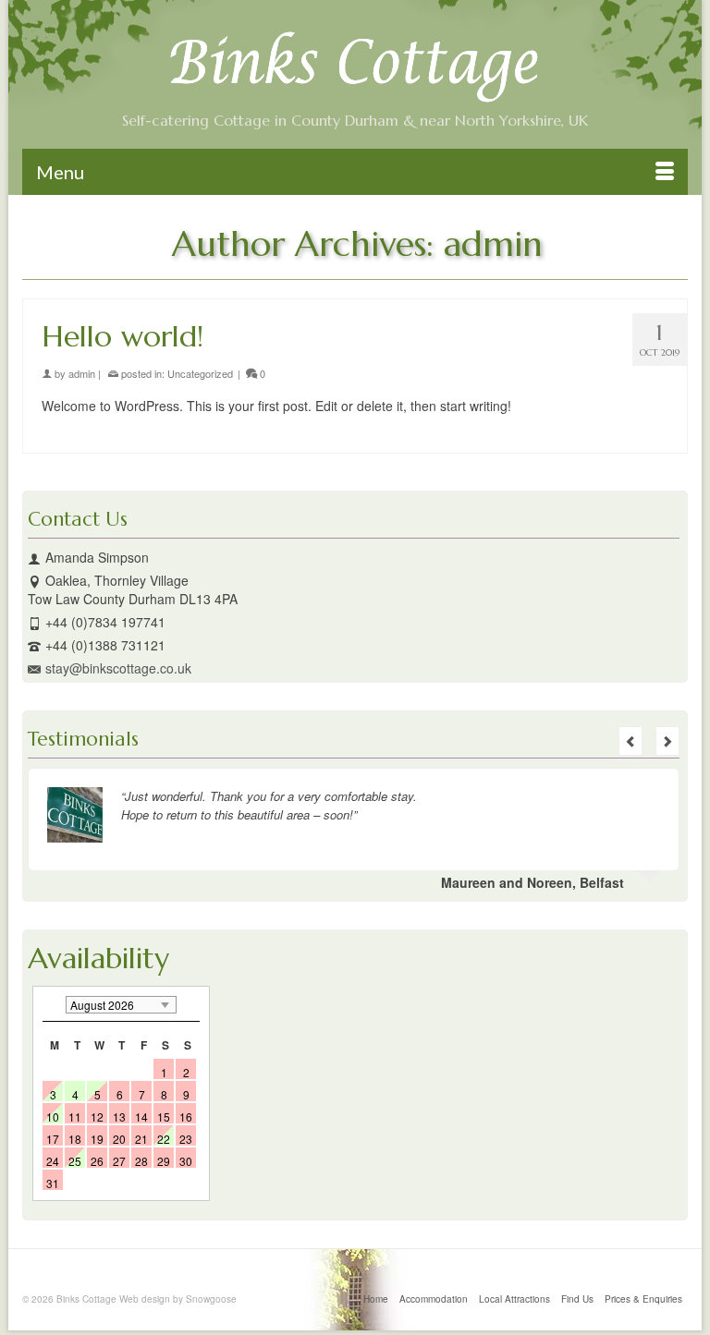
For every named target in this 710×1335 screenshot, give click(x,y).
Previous (630, 741)
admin (81, 373)
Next (667, 741)
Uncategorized (200, 373)
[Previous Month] (52, 1004)
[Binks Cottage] (355, 67)
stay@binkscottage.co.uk (118, 668)
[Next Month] (190, 1004)
